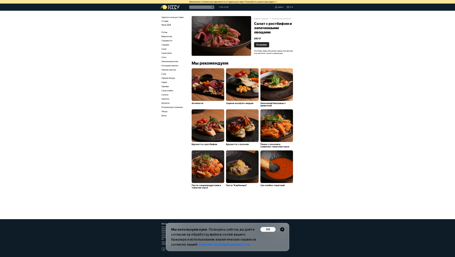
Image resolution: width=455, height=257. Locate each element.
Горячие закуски (168, 70)
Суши (163, 49)
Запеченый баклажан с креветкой (273, 104)
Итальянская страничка (172, 107)
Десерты (165, 103)
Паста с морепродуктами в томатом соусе (206, 186)
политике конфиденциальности (223, 244)
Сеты (163, 57)
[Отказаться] (282, 229)
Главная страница (261, 19)
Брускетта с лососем (237, 144)
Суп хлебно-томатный (272, 185)
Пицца (164, 111)
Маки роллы (166, 36)
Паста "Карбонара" (236, 185)
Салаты (164, 95)
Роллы (164, 32)
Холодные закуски (169, 65)
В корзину (261, 44)
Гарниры (165, 86)
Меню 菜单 (166, 25)
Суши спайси (167, 90)
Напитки (165, 99)
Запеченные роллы (169, 61)
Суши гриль (166, 53)
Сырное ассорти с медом (239, 103)
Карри (164, 82)
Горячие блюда (168, 78)
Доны (163, 115)
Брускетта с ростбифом (204, 144)
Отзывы (164, 21)
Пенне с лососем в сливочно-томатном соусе (274, 145)
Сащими (165, 45)
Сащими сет (167, 40)
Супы (163, 74)
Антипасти (197, 103)
